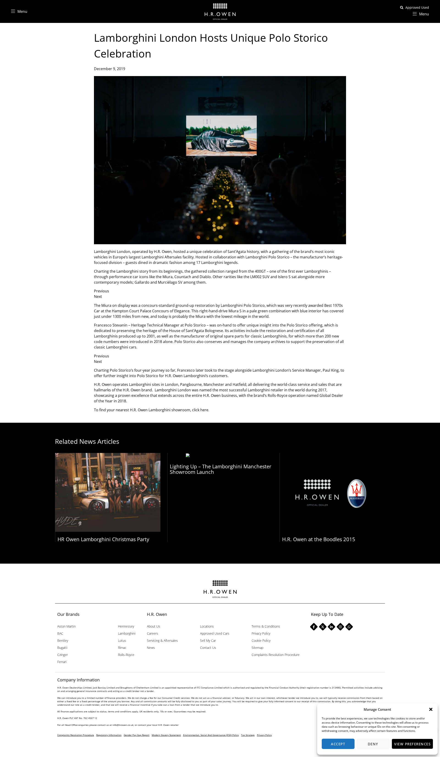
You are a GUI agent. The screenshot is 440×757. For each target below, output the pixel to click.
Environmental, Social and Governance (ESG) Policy (211, 735)
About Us (153, 626)
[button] (431, 709)
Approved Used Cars (214, 633)
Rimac (122, 647)
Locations (207, 626)
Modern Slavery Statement (166, 735)
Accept (338, 744)
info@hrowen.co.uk (123, 725)
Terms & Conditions (266, 626)
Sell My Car (208, 640)
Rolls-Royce (126, 655)
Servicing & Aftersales (162, 640)
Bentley (62, 640)
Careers (152, 633)
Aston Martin (66, 626)
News (151, 647)
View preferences (412, 744)
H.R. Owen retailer (168, 725)
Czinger (62, 655)
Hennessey (126, 626)
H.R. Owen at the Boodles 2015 (318, 539)
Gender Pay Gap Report (136, 735)
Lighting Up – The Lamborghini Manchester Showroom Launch (220, 469)
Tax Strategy (248, 735)
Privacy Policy (261, 633)
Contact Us (208, 647)
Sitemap (257, 647)
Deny (373, 744)
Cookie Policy (261, 640)
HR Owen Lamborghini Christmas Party (103, 539)
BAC (60, 633)
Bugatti (62, 647)
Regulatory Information (108, 735)
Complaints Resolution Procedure (276, 655)
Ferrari (61, 662)
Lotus (122, 640)
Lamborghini (126, 633)
